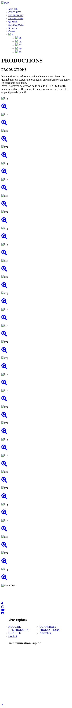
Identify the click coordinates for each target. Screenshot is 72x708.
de (19, 42)
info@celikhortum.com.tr (22, 686)
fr (12, 35)
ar (19, 38)
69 (33, 671)
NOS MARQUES (16, 25)
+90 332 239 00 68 (19, 671)
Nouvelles (12, 28)
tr (19, 52)
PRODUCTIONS (15, 18)
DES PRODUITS (15, 15)
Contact (11, 31)
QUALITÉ (12, 22)
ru (20, 49)
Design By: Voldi (10, 695)
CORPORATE (14, 12)
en (19, 45)
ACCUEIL (12, 9)
